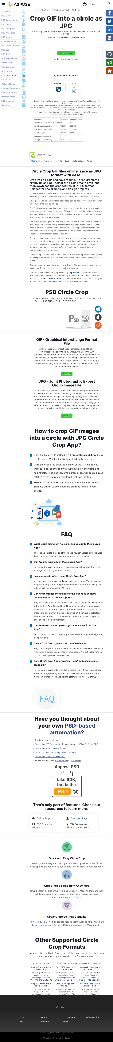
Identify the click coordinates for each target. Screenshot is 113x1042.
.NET (51, 278)
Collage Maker (8, 84)
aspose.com (64, 37)
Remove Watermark (10, 88)
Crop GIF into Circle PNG (66, 963)
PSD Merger (7, 37)
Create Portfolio (8, 41)
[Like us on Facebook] (51, 1007)
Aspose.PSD (74, 272)
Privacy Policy (66, 103)
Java (47, 108)
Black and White (9, 92)
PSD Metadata (7, 101)
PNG (87, 744)
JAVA (58, 278)
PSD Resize (6, 54)
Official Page (43, 818)
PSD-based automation (72, 729)
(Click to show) (78, 114)
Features (48, 161)
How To (58, 161)
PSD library (81, 105)
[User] (108, 4)
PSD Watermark (8, 33)
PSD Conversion (9, 20)
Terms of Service (89, 101)
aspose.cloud (79, 37)
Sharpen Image (8, 67)
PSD (45, 921)
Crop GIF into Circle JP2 (41, 980)
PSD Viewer (6, 16)
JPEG (81, 744)
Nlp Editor (6, 105)
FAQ (67, 161)
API (44, 278)
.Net (40, 108)
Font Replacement (9, 58)
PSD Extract (6, 24)
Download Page (79, 818)
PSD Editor (6, 50)
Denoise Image (8, 97)
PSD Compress (8, 28)
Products (45, 1017)
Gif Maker (5, 79)
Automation (78, 161)
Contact (67, 1038)
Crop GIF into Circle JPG (90, 963)
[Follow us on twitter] (57, 1007)
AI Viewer (5, 11)
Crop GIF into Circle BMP (90, 980)
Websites (45, 1021)
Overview (35, 161)
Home (22, 1017)
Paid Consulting (91, 1017)
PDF (96, 744)
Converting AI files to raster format (50, 748)
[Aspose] (26, 4)
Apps (89, 161)
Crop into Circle (8, 75)
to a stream (76, 760)
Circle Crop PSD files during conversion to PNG (56, 752)
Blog (22, 1021)
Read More (67, 374)
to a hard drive (61, 760)
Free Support (69, 1017)
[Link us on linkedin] (62, 1007)
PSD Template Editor (11, 45)
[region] (58, 129)
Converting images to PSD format (50, 756)
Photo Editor (7, 62)
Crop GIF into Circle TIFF (66, 980)
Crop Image (6, 71)
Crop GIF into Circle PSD (41, 963)
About (65, 1021)
